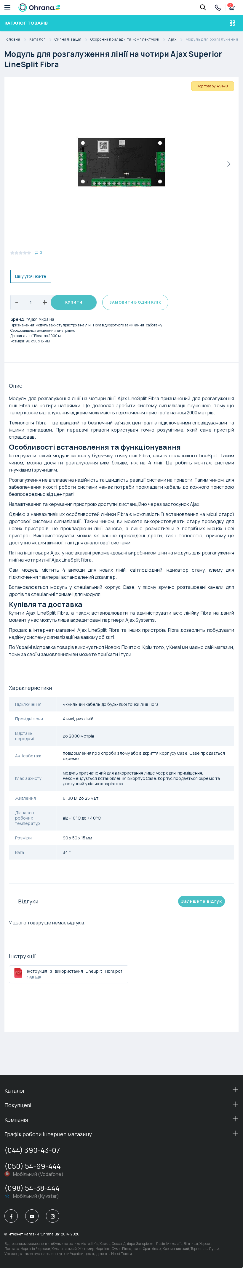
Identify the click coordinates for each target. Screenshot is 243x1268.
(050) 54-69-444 (32, 1166)
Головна (12, 39)
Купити (73, 302)
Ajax (172, 39)
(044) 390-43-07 (32, 1150)
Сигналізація (68, 39)
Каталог (37, 39)
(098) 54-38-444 (32, 1188)
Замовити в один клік (135, 302)
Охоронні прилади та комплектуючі (124, 39)
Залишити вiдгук (201, 901)
